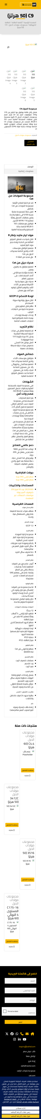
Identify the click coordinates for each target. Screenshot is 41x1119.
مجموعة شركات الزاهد (26, 1071)
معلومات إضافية (25, 171)
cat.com (32, 1075)
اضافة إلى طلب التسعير (31, 143)
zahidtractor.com (28, 1066)
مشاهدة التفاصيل (27, 770)
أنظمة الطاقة (17, 22)
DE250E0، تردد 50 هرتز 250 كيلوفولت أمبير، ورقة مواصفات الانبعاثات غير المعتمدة (22, 493)
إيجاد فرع (31, 1061)
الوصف (30, 167)
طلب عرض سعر (29, 1051)
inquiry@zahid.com (27, 1046)
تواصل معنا (30, 1056)
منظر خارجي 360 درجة (24, 477)
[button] (8, 47)
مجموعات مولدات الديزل (18, 25)
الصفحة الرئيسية (30, 22)
